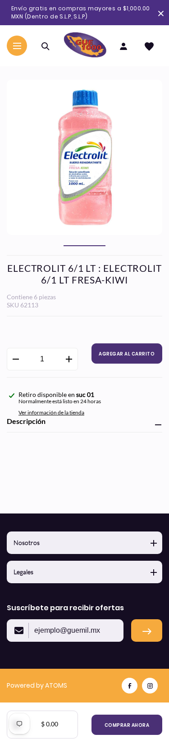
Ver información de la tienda (51, 412)
